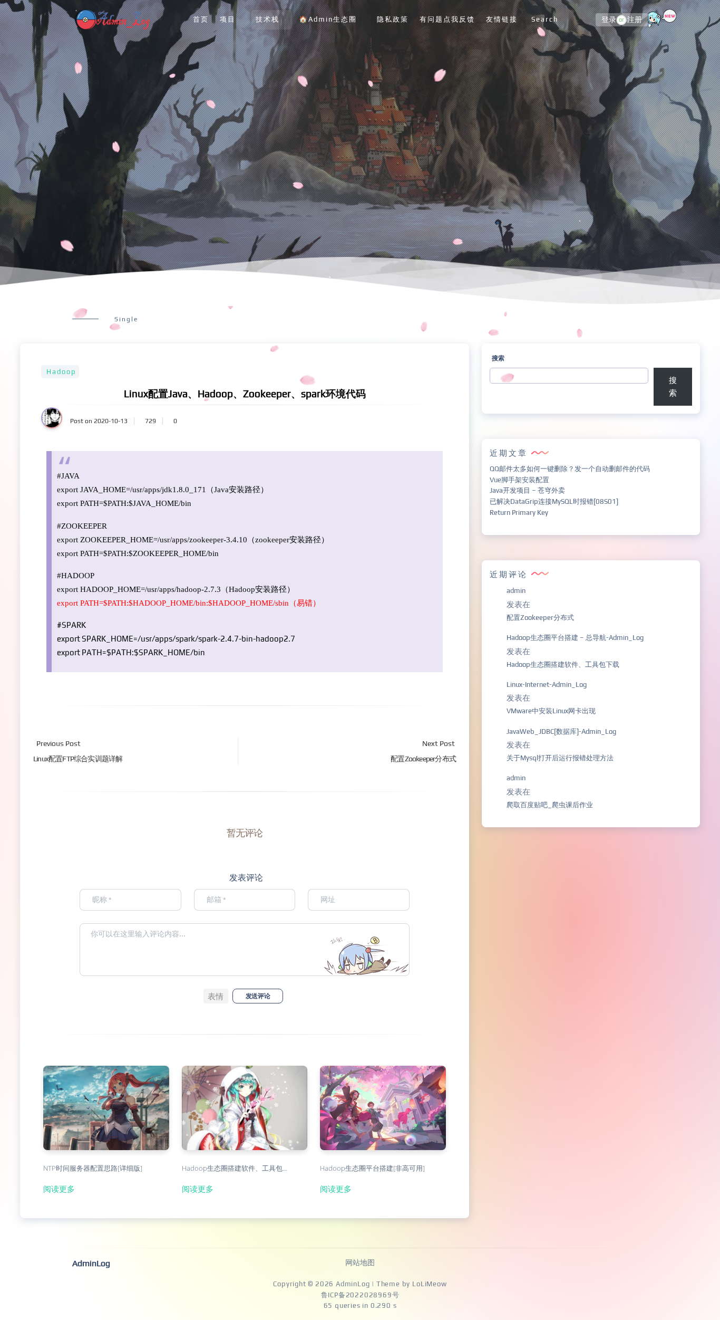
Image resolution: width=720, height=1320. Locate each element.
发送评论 (258, 996)
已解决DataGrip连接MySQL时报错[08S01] (554, 501)
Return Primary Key (519, 512)
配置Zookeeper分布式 (540, 617)
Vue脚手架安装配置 (519, 480)
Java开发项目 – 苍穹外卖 (527, 490)
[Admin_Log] (111, 19)
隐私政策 (392, 19)
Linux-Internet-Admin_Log (547, 684)
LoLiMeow (429, 1284)
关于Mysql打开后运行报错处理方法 (560, 758)
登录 (608, 20)
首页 (201, 19)
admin (516, 591)
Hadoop (61, 372)
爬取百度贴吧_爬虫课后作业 (550, 805)
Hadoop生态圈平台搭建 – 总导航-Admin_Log (575, 638)
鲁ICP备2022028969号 (360, 1295)
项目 (228, 19)
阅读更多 (59, 1188)
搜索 (498, 358)
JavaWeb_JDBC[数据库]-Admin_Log (561, 731)
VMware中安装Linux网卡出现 (551, 711)
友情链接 (502, 19)
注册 (634, 20)
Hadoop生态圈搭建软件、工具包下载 (563, 664)
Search (544, 19)
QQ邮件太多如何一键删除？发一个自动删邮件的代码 (570, 469)
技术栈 (267, 19)
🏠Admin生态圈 (328, 19)
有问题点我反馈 (447, 19)
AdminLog (352, 1284)
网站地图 (360, 1262)
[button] (215, 996)
